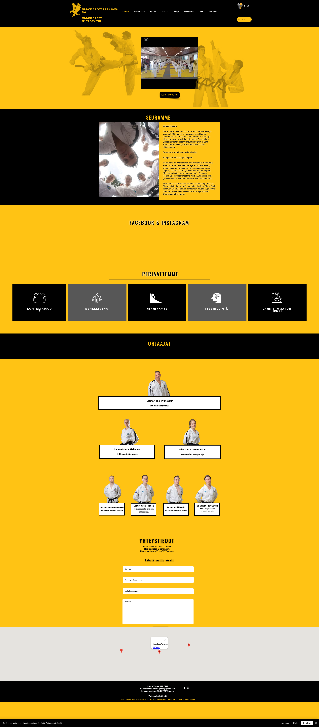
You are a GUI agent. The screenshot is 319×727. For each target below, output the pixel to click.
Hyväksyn (307, 723)
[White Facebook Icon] (244, 5)
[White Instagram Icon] (248, 5)
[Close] (316, 723)
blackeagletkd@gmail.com (163, 689)
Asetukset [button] (285, 723)
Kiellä (295, 723)
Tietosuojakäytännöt (54, 723)
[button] (176, 11)
